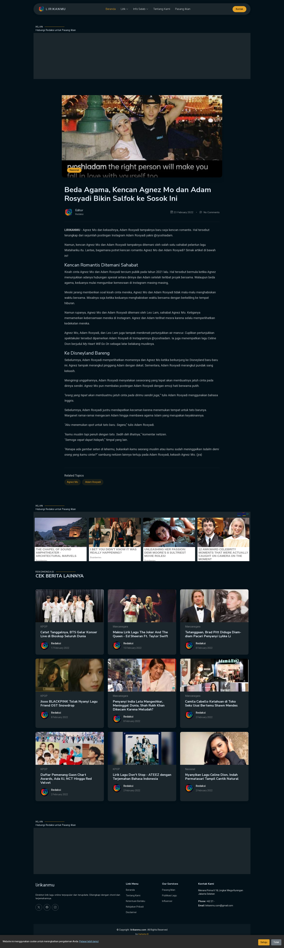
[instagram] (55, 907)
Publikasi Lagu (169, 895)
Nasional (74, 170)
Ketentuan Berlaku (135, 901)
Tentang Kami (161, 9)
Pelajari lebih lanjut (89, 941)
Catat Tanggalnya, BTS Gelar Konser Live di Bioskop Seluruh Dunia (68, 634)
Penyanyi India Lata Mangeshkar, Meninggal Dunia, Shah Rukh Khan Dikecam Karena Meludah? (139, 705)
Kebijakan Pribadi (135, 907)
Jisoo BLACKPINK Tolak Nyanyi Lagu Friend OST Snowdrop (68, 703)
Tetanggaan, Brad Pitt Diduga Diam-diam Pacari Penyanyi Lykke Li (213, 634)
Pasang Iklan (182, 9)
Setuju (263, 942)
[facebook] (47, 907)
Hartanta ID (143, 934)
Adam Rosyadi (93, 482)
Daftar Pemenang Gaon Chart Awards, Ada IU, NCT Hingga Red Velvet (66, 779)
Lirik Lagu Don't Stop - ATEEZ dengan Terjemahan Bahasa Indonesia (142, 777)
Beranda (111, 9)
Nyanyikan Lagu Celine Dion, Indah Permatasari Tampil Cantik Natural (212, 777)
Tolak (276, 942)
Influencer (167, 901)
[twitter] (39, 907)
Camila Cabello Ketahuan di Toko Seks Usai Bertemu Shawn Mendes (211, 703)
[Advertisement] (142, 56)
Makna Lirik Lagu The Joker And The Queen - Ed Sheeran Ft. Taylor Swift (140, 634)
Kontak (239, 9)
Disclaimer (131, 912)
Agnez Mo (72, 482)
